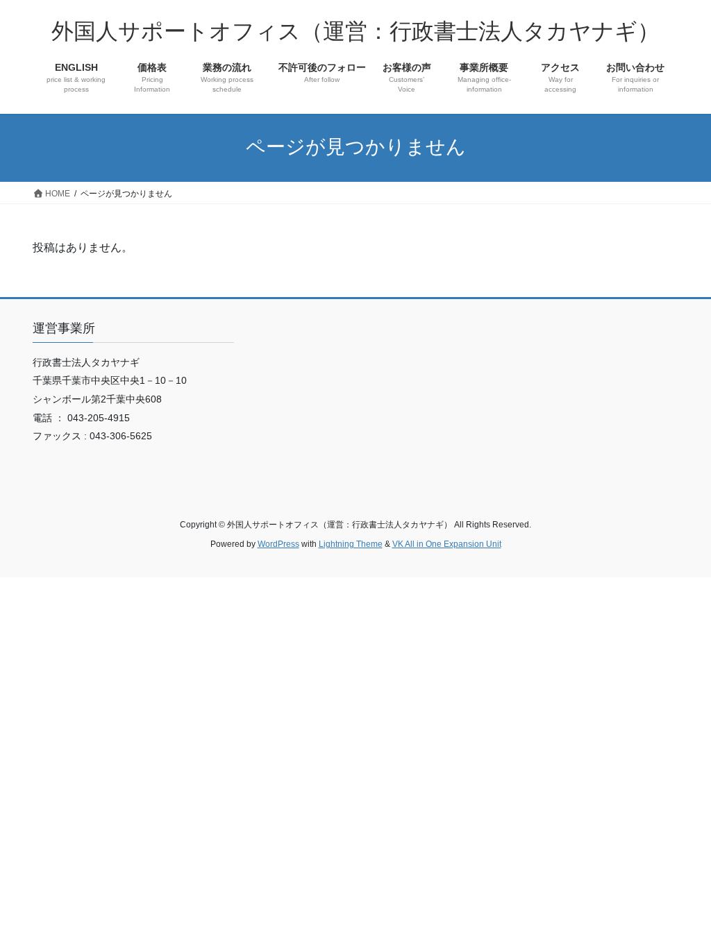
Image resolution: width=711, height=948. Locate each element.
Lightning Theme (351, 544)
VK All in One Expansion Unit (446, 544)
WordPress (278, 544)
